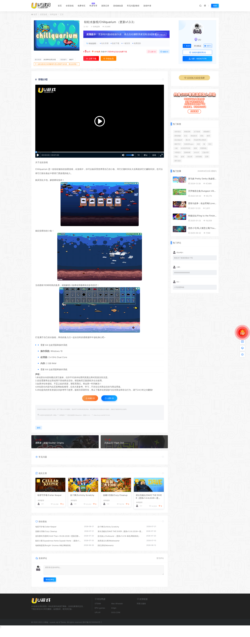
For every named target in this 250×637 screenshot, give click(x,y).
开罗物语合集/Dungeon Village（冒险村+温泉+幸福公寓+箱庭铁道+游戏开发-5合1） (202, 191)
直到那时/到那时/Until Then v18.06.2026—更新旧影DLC (58, 536)
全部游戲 (199, 157)
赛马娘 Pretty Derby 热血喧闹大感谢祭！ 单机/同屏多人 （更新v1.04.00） (202, 178)
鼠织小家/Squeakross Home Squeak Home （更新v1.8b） (58, 541)
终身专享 (93, 5)
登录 (215, 6)
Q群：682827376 (199, 58)
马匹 (198, 144)
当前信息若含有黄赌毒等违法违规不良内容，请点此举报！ (57, 64)
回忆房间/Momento (106, 545)
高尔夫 (188, 140)
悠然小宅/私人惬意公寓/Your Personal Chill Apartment (202, 228)
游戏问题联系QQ (199, 52)
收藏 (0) (165, 52)
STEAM (98, 603)
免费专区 (81, 5)
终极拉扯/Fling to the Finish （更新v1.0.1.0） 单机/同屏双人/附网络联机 (202, 215)
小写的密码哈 (179, 287)
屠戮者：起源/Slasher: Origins (49, 442)
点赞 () (153, 52)
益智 (182, 157)
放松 (96, 337)
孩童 (195, 148)
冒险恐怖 (187, 132)
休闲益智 (53, 14)
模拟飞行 (177, 144)
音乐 (185, 136)
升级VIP (104, 52)
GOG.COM (115, 612)
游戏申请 (147, 5)
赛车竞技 (177, 161)
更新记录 (105, 5)
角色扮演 (194, 136)
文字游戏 (197, 132)
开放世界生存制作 (200, 140)
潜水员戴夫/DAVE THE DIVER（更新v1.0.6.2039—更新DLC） (149, 497)
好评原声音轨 (185, 148)
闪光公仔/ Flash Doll (114, 442)
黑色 (201, 136)
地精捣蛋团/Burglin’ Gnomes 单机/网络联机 (53, 545)
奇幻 (209, 144)
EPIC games (100, 608)
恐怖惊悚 (187, 152)
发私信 (198, 46)
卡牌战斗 (177, 152)
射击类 (190, 157)
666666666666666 (182, 272)
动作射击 (177, 132)
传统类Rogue (188, 144)
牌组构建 (177, 136)
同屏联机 (203, 148)
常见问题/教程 (133, 5)
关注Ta (188, 46)
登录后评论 (50, 579)
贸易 (206, 157)
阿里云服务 (141, 603)
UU (87, 26)
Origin (113, 608)
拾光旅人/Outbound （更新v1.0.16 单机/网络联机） (119, 536)
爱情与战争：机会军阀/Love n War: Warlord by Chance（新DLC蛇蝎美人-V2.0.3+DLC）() (202, 203)
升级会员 (162, 35)
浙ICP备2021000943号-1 (92, 622)
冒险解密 (206, 132)
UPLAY (98, 612)
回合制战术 (178, 140)
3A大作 (196, 152)
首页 (60, 5)
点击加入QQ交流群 (196, 77)
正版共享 (205, 152)
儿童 (176, 148)
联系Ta (209, 46)
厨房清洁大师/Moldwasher (109, 541)
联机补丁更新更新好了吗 (183, 258)
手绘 (176, 157)
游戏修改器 (118, 5)
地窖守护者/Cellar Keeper (49, 495)
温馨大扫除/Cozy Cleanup (115, 495)
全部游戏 (70, 5)
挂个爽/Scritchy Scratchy (82, 495)
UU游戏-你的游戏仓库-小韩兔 (48, 415)
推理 (208, 136)
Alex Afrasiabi (117, 603)
